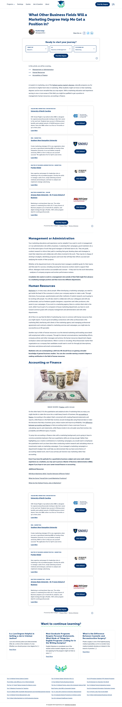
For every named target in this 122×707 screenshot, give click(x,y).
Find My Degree (102, 4)
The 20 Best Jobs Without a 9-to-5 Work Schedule (20, 682)
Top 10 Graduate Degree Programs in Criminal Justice (66, 695)
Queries (28, 4)
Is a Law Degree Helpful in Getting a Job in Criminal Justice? (21, 636)
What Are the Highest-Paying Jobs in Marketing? (45, 483)
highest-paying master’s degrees (63, 85)
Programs (10, 4)
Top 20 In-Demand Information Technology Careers (101, 688)
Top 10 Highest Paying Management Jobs (18, 695)
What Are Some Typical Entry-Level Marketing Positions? (48, 478)
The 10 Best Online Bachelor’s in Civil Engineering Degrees (22, 698)
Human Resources (39, 72)
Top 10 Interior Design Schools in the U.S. (62, 678)
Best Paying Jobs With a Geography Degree (63, 688)
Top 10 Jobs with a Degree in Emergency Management (66, 691)
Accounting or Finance (40, 75)
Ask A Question (38, 4)
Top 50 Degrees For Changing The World (98, 682)
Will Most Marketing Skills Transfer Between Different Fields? (49, 474)
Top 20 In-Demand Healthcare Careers (61, 698)
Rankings (20, 4)
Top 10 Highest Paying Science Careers (17, 678)
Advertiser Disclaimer (70, 704)
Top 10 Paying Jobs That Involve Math (97, 691)
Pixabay (61, 407)
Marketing (32, 290)
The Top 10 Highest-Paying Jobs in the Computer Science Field (68, 685)
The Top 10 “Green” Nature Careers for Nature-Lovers (21, 685)
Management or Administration (43, 69)
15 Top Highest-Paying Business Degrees (62, 682)
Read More (12, 649)
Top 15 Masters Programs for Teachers (17, 688)
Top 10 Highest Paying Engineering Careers (99, 685)
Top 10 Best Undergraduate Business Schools (99, 695)
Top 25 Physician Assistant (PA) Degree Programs (100, 678)
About (47, 4)
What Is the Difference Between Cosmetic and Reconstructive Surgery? (94, 636)
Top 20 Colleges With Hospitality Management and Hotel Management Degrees (28, 691)
